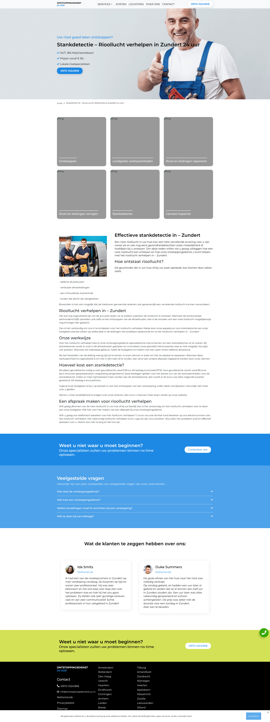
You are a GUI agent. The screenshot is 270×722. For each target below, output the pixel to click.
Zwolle (141, 698)
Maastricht (144, 694)
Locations (136, 4)
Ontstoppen (67, 161)
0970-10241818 (200, 4)
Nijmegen (143, 680)
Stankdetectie (122, 214)
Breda (102, 707)
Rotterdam (105, 672)
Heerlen (142, 685)
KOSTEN (121, 4)
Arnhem (103, 698)
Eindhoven (105, 689)
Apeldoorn (143, 689)
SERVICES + (105, 4)
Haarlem (103, 685)
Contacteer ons (197, 449)
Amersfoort (144, 672)
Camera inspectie (178, 214)
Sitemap (62, 708)
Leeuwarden (145, 703)
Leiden (102, 703)
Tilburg (141, 667)
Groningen (105, 694)
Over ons (153, 4)
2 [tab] (137, 619)
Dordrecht (143, 676)
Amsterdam (105, 667)
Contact (168, 4)
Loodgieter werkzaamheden (132, 161)
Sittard (141, 707)
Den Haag (104, 676)
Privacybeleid (65, 702)
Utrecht (103, 680)
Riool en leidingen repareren (186, 161)
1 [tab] (132, 619)
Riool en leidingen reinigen (78, 214)
